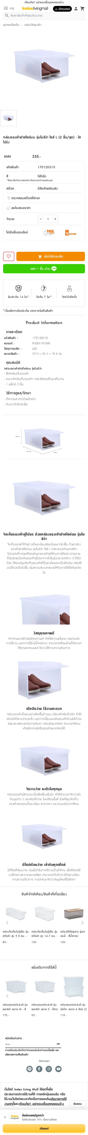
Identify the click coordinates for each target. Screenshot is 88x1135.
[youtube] (58, 1069)
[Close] (5, 1117)
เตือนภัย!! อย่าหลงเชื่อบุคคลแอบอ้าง (41, 1103)
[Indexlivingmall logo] (35, 9)
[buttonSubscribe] (58, 1044)
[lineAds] (29, 1069)
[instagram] (49, 1069)
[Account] (75, 8)
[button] (16, 922)
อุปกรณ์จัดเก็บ (11, 25)
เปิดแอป (44, 1128)
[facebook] (39, 1069)
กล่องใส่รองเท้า (32, 25)
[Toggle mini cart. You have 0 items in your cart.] (82, 8)
